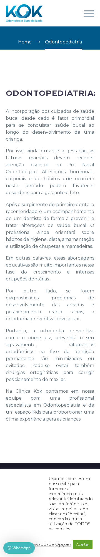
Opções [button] (63, 544)
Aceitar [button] (82, 544)
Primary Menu (89, 13)
